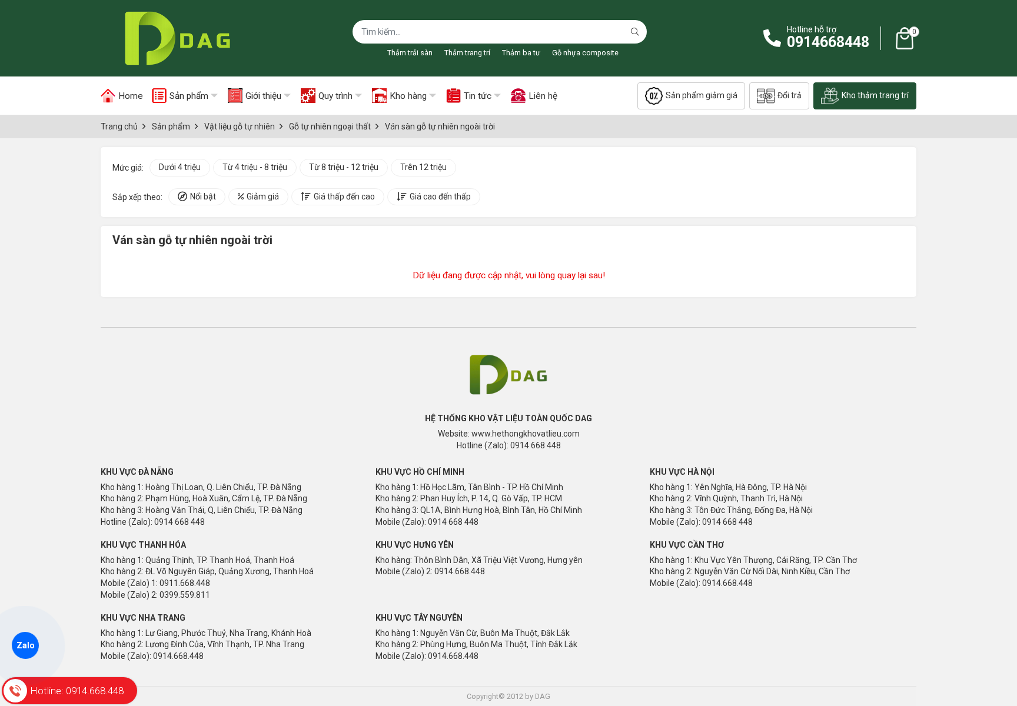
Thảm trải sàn (410, 52)
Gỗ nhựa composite (585, 52)
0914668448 (828, 42)
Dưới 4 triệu (180, 167)
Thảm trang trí (467, 52)
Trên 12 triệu (423, 167)
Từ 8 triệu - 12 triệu (343, 167)
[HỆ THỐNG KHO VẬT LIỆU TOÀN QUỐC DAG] (174, 38)
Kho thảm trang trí (875, 95)
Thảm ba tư (521, 52)
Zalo (25, 645)
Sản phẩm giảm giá (701, 95)
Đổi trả (789, 95)
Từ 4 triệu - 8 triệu (254, 167)
